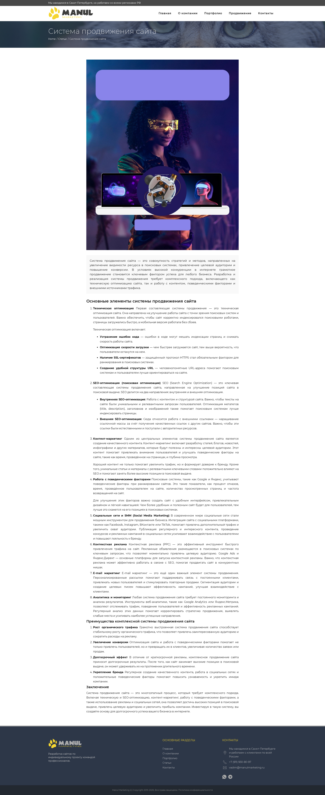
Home (52, 38)
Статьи (62, 38)
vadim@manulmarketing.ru (247, 767)
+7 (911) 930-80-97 (240, 762)
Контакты (265, 13)
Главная (165, 13)
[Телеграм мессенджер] (230, 778)
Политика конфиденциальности (195, 790)
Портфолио (213, 13)
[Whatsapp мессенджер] (224, 778)
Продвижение (240, 13)
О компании (188, 13)
